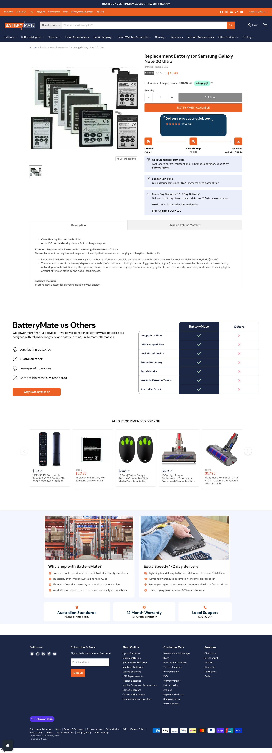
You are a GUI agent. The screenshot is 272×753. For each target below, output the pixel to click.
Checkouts (210, 653)
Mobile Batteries (131, 658)
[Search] (231, 25)
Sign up (78, 673)
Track (65, 12)
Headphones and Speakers (137, 699)
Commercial (54, 12)
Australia (257, 11)
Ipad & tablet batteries (134, 662)
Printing (247, 37)
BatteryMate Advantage (82, 12)
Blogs (166, 658)
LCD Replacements (132, 676)
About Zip (209, 667)
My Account (211, 658)
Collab (207, 676)
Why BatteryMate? (36, 392)
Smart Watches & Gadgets (133, 37)
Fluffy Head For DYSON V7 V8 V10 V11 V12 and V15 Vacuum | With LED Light (222, 480)
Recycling (41, 12)
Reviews (100, 12)
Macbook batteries (133, 667)
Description (78, 225)
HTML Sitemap (171, 703)
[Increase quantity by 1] (172, 97)
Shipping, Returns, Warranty (185, 225)
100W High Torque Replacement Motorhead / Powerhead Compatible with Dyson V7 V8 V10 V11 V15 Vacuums (178, 478)
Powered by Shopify (39, 739)
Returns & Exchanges (175, 662)
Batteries (9, 37)
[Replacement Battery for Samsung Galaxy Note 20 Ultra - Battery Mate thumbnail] (35, 172)
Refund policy (170, 685)
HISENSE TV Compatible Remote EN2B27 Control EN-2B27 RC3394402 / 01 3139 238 (48, 478)
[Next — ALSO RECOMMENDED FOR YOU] (248, 451)
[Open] (7, 745)
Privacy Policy (171, 671)
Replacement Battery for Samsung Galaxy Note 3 (90, 479)
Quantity (149, 90)
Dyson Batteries (131, 653)
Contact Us (21, 12)
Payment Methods (173, 694)
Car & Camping (103, 37)
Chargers (53, 37)
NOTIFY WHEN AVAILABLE (193, 108)
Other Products (227, 37)
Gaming (160, 37)
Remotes (176, 37)
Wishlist (208, 662)
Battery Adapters (31, 37)
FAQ (31, 12)
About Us (8, 12)
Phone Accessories (76, 37)
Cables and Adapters (134, 694)
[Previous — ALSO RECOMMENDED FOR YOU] (24, 451)
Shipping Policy (171, 699)
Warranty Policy (172, 680)
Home (33, 47)
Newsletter (210, 671)
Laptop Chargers (131, 689)
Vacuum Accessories (199, 37)
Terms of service (172, 667)
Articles (167, 689)
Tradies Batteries (131, 680)
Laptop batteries (131, 671)
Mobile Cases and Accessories (139, 685)
